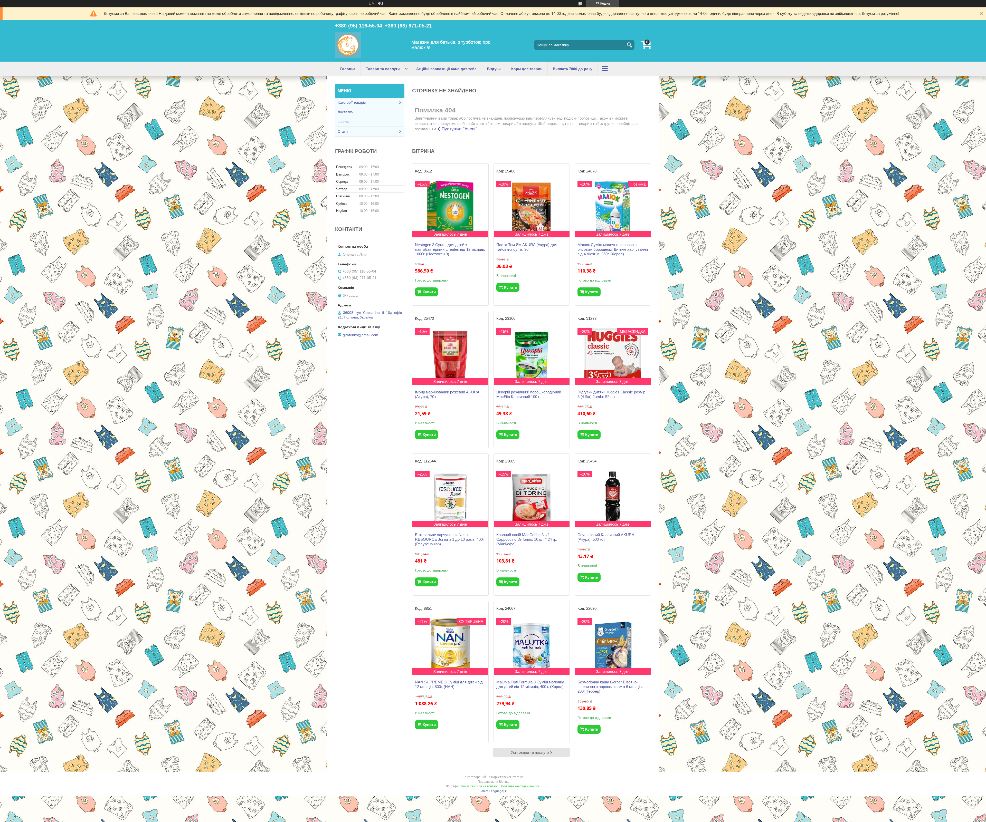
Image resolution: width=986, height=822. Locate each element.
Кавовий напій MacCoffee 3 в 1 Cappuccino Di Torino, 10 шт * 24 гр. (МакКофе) (526, 539)
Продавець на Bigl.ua (493, 782)
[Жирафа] (348, 45)
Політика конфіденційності (520, 786)
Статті (343, 131)
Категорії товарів (352, 102)
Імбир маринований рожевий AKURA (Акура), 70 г (447, 394)
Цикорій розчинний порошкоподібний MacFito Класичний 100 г (528, 394)
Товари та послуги (383, 69)
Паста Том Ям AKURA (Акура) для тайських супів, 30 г (526, 247)
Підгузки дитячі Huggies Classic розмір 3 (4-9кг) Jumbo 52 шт (611, 394)
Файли (343, 122)
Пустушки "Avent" (459, 129)
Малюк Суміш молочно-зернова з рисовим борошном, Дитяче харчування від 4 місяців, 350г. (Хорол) (612, 249)
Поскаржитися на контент (480, 786)
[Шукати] (629, 45)
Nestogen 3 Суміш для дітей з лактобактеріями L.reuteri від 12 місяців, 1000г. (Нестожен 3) (450, 249)
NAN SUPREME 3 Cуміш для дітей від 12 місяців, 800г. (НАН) (449, 684)
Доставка (345, 112)
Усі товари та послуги (530, 752)
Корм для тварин (526, 69)
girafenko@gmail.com (360, 335)
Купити (429, 292)
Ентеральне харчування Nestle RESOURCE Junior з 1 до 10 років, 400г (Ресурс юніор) (449, 539)
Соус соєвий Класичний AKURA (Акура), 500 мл (605, 537)
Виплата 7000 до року (572, 69)
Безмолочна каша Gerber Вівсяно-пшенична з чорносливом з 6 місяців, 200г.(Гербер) (610, 686)
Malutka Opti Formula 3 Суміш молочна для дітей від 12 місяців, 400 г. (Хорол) (530, 684)
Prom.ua (518, 777)
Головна (347, 69)
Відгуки (494, 69)
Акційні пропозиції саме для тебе (446, 69)
